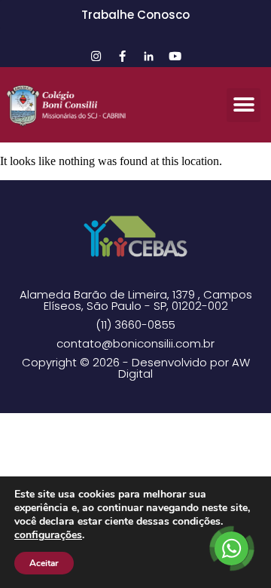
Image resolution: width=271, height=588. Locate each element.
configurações (48, 535)
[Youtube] (175, 55)
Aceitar (44, 563)
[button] (243, 105)
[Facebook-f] (122, 55)
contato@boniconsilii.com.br (135, 343)
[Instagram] (96, 55)
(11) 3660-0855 (135, 324)
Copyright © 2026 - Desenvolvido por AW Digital (136, 367)
